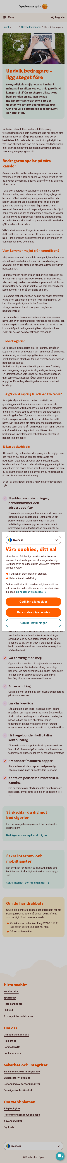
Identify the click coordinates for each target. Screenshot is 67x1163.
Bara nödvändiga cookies (33, 612)
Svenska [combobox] (18, 539)
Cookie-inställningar (33, 623)
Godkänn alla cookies (33, 602)
